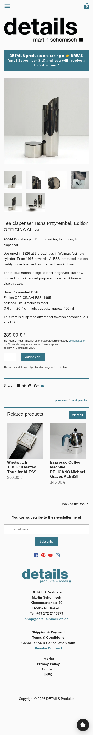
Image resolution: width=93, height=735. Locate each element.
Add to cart (32, 357)
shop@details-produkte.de (46, 619)
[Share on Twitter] (24, 385)
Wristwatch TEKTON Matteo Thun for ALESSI (22, 467)
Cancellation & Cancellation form (48, 643)
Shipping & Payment (48, 632)
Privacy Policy (48, 664)
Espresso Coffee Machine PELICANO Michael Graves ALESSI (67, 469)
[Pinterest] (43, 555)
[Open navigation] (7, 6)
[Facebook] (36, 555)
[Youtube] (50, 555)
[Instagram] (58, 555)
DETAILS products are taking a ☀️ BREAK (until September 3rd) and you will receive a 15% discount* (47, 60)
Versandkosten (77, 340)
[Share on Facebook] (18, 385)
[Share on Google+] (36, 385)
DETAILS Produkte (60, 699)
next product (80, 400)
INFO (48, 674)
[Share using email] (42, 385)
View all (77, 415)
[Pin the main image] (29, 385)
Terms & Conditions (48, 637)
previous (61, 400)
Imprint (48, 658)
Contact (48, 669)
